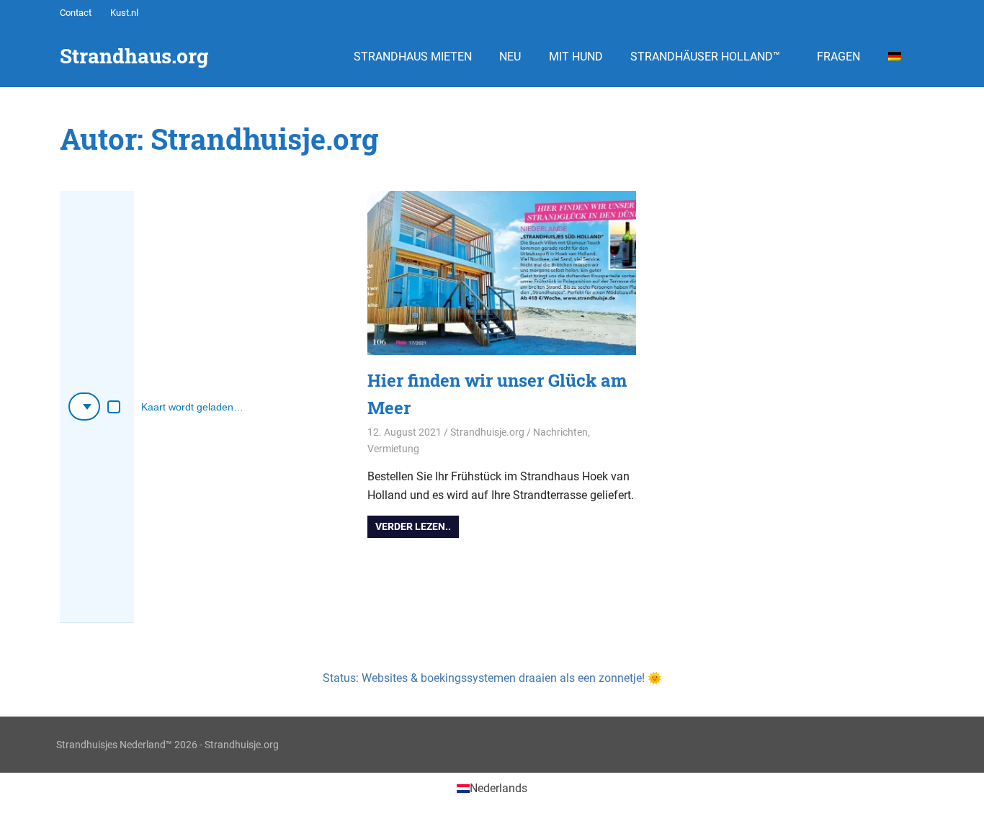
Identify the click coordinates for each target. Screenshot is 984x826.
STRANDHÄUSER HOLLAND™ (705, 56)
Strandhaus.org (134, 55)
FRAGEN (838, 56)
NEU (510, 56)
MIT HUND (576, 56)
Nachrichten (560, 432)
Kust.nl (124, 12)
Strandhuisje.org (487, 432)
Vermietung (393, 448)
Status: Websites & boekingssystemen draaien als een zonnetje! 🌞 (492, 678)
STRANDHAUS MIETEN (413, 56)
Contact (75, 12)
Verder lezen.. (413, 526)
